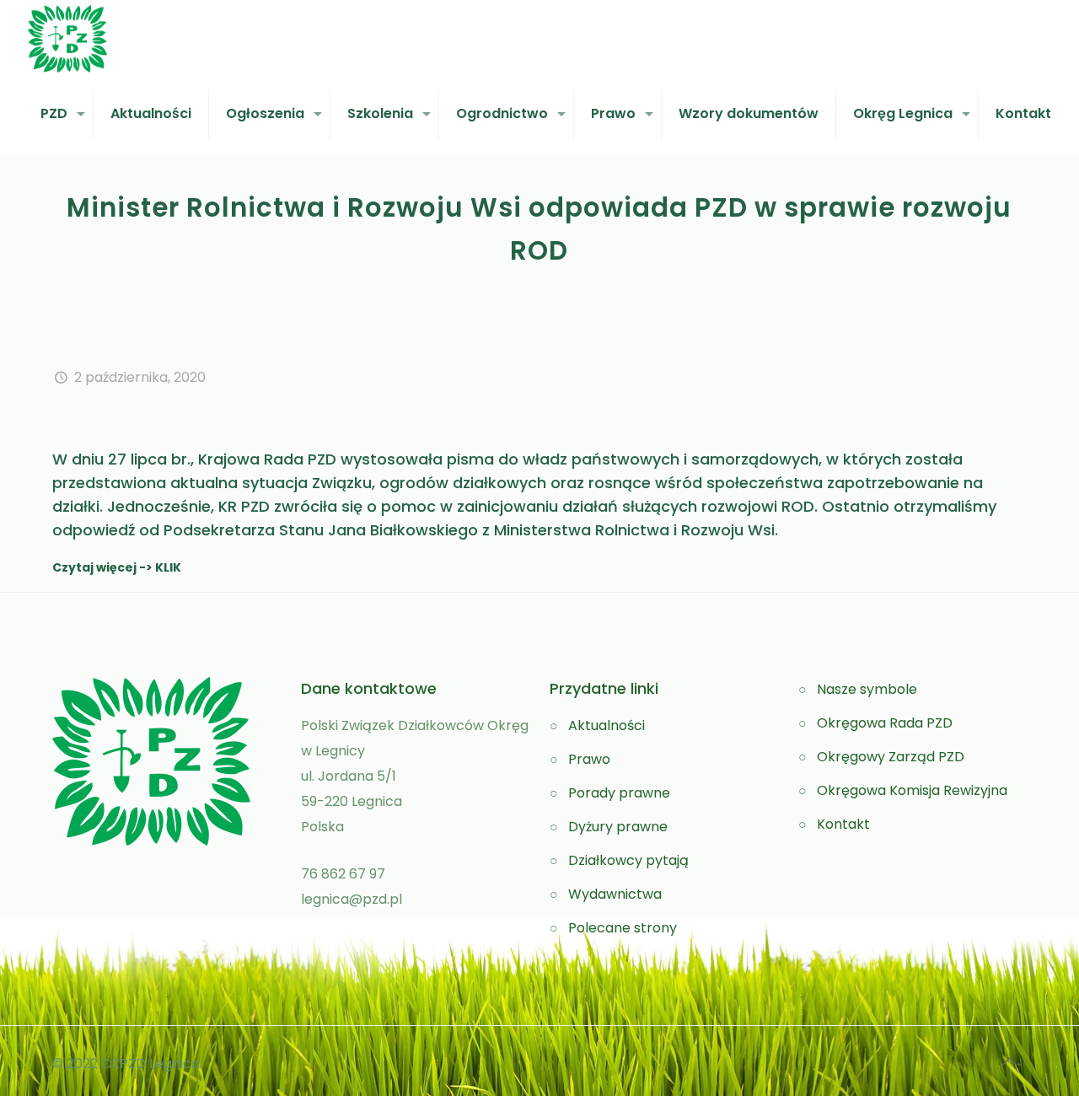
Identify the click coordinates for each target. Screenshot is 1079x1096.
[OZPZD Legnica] (67, 38)
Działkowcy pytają (628, 860)
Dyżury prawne (618, 826)
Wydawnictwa (615, 894)
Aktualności (606, 725)
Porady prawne (619, 793)
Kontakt (843, 824)
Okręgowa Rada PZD (885, 723)
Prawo (589, 759)
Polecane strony (622, 928)
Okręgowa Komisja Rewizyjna (912, 790)
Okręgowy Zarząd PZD (890, 756)
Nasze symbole (867, 689)
